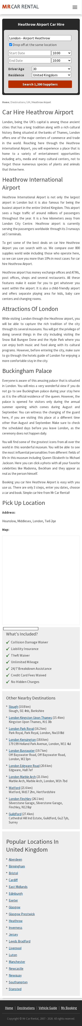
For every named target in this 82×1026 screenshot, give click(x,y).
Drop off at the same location (35, 44)
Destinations (26, 1008)
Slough (13, 707)
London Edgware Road (24, 766)
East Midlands (18, 887)
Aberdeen (15, 859)
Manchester (17, 962)
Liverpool (15, 948)
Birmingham (17, 866)
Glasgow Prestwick (22, 914)
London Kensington (22, 740)
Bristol (13, 873)
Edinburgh (16, 893)
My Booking (69, 1008)
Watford (14, 788)
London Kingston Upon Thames (30, 718)
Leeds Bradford (19, 941)
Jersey (13, 934)
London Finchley (20, 799)
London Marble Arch (22, 777)
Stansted (15, 989)
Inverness (15, 928)
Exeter (13, 900)
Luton (13, 955)
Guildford (15, 814)
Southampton (18, 982)
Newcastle (16, 968)
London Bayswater (22, 751)
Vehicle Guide (48, 1008)
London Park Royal (21, 729)
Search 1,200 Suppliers (40, 84)
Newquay (15, 975)
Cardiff (13, 880)
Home (9, 1008)
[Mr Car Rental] (20, 10)
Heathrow (16, 921)
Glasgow (14, 907)
